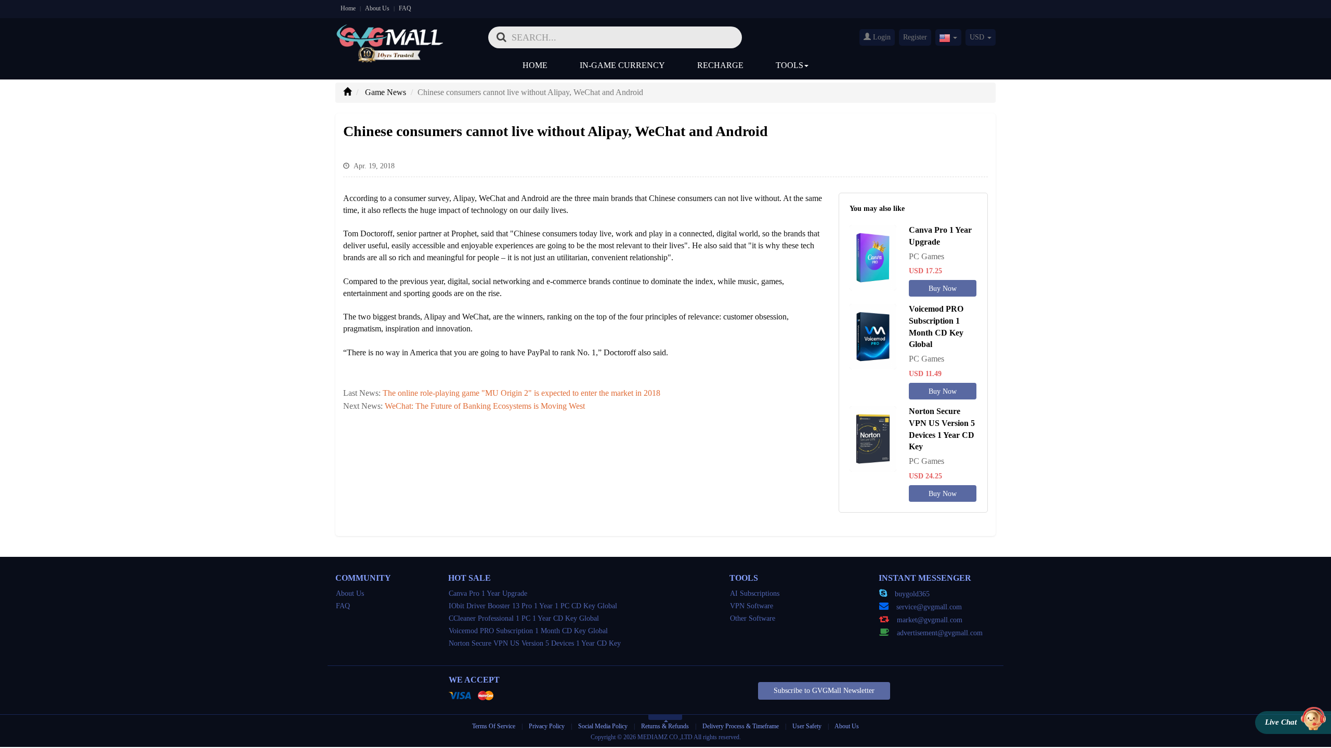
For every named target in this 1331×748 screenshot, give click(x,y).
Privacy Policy (547, 726)
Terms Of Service (493, 726)
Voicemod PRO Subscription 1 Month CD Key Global (528, 631)
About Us (377, 8)
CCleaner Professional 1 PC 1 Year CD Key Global (524, 618)
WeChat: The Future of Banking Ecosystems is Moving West (485, 406)
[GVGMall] (390, 34)
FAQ (405, 8)
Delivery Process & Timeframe (740, 726)
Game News (385, 92)
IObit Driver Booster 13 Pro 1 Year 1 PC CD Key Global (533, 606)
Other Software (752, 618)
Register (915, 37)
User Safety (806, 726)
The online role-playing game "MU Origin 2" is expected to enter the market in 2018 (521, 393)
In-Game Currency (622, 65)
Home (348, 8)
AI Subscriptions (754, 593)
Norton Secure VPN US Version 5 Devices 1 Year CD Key (535, 643)
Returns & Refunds (665, 726)
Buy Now (943, 288)
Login (881, 37)
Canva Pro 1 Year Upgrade (488, 593)
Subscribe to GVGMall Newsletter (824, 690)
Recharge (720, 65)
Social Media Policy (603, 726)
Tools (789, 65)
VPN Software (751, 606)
